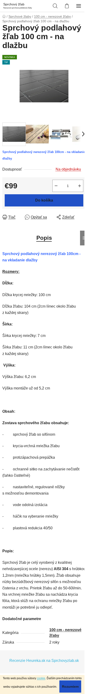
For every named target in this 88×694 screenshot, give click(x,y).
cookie (41, 678)
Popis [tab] (44, 238)
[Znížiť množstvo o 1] (56, 186)
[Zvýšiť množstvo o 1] (79, 186)
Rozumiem (70, 686)
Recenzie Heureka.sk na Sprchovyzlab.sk (44, 661)
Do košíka (44, 200)
